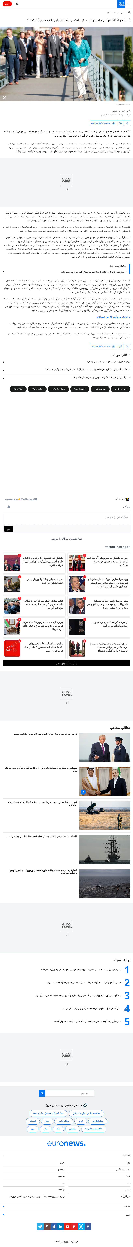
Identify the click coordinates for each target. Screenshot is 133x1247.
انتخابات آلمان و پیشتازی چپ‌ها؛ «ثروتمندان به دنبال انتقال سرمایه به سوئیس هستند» (87, 369)
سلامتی (72, 1129)
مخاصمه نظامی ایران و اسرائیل (86, 1113)
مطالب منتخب (120, 728)
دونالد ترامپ (63, 1121)
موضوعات (126, 1155)
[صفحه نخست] (129, 12)
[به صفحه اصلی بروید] (121, 4)
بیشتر (128, 1215)
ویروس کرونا (120, 389)
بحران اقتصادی (58, 389)
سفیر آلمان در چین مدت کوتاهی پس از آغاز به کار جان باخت (101, 377)
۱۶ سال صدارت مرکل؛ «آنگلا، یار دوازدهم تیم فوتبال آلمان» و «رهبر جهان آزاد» (94, 272)
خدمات (127, 1207)
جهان (116, 13)
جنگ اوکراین (97, 1121)
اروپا (128, 1162)
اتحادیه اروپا (79, 389)
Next (128, 1176)
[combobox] (66, 1093)
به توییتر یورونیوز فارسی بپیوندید (113, 317)
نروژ (32, 1129)
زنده (7, 3)
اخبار (123, 13)
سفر (128, 1183)
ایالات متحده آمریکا (93, 1129)
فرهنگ (62, 1183)
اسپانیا (33, 1121)
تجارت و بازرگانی (123, 1169)
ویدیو (127, 1190)
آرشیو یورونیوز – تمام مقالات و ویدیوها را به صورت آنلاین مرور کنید (36, 1196)
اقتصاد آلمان (37, 389)
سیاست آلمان (100, 389)
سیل (47, 1121)
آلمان (108, 13)
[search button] (42, 1093)
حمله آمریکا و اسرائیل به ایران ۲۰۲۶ (48, 1113)
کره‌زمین (61, 1169)
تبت (58, 1129)
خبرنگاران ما (125, 1196)
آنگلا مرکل (18, 389)
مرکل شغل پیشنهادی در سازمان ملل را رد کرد (108, 361)
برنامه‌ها (61, 1190)
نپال (45, 1129)
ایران (81, 1121)
